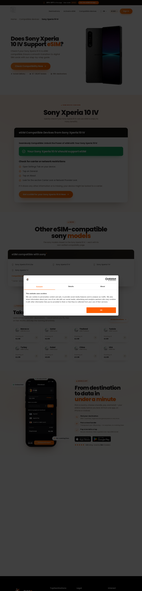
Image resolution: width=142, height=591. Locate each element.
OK (101, 310)
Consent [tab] (39, 287)
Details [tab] (71, 286)
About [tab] (102, 286)
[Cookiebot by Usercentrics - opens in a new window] (107, 279)
